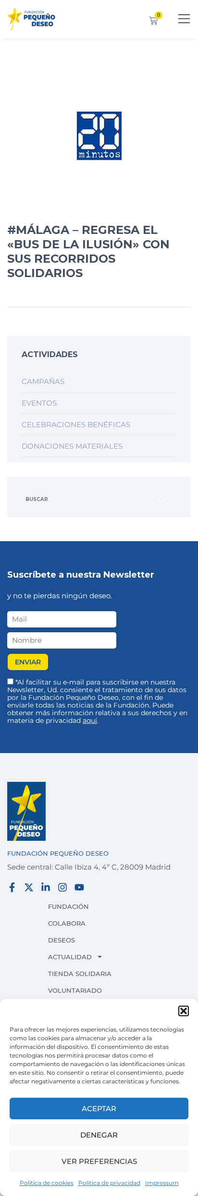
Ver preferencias (99, 1161)
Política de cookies (47, 1182)
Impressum (162, 1182)
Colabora (67, 923)
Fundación (68, 906)
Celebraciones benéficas (76, 424)
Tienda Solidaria (79, 973)
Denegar (99, 1134)
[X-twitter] (29, 887)
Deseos (61, 940)
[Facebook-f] (12, 887)
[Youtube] (79, 887)
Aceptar (99, 1108)
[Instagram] (62, 887)
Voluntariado (75, 990)
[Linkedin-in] (45, 887)
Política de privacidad (109, 1182)
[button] (183, 1011)
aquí (90, 720)
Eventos (39, 402)
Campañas (43, 381)
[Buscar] (161, 499)
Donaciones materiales (72, 446)
